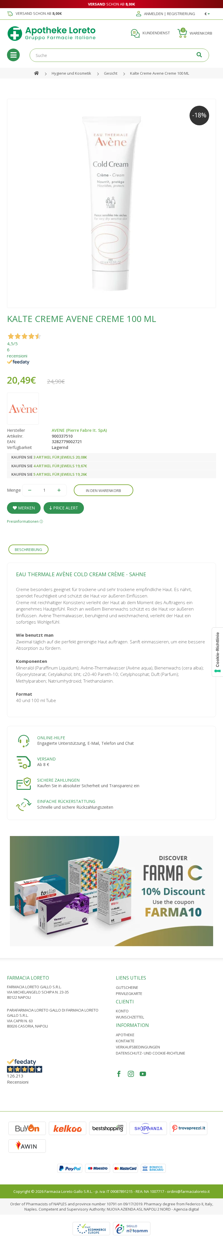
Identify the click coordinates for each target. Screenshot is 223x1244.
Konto (122, 1011)
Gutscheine (127, 987)
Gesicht (110, 73)
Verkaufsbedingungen (138, 1047)
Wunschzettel (130, 1017)
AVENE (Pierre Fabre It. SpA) (79, 430)
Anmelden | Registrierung (169, 14)
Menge (14, 490)
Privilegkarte (129, 993)
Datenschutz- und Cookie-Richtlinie (150, 1053)
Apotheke (125, 1034)
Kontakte (125, 1040)
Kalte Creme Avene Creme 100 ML (159, 73)
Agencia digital (186, 1209)
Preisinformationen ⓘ (25, 521)
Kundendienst (156, 33)
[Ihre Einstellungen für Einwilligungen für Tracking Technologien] (217, 652)
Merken (26, 508)
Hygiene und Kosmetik (71, 73)
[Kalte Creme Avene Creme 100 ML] (111, 203)
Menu (13, 55)
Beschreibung (28, 549)
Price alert (65, 508)
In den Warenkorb (103, 490)
